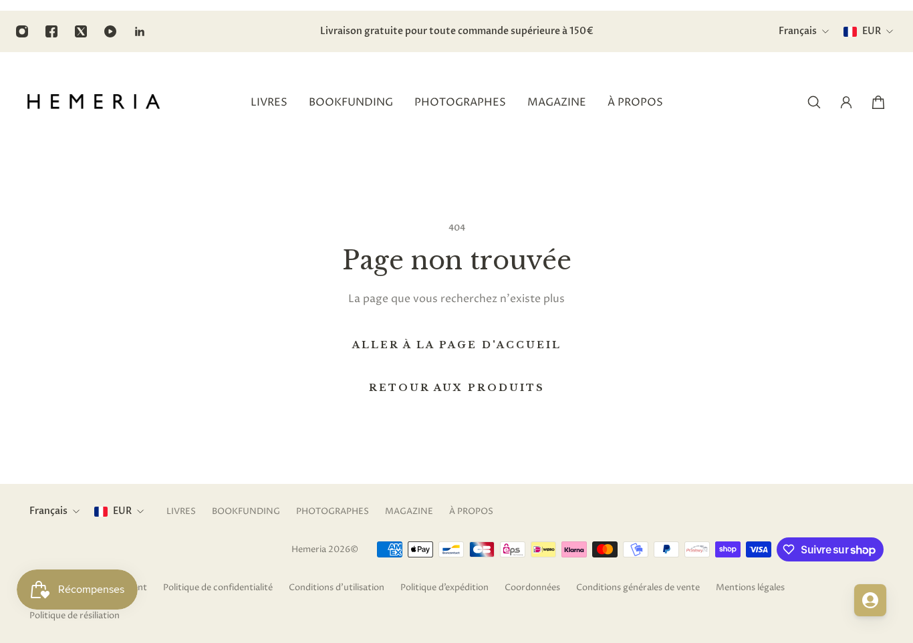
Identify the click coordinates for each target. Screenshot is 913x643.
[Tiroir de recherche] (814, 102)
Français (48, 511)
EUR (122, 511)
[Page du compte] (846, 102)
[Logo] (93, 102)
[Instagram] (22, 31)
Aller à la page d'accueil (456, 345)
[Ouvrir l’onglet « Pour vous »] (870, 600)
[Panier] (878, 102)
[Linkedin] (139, 31)
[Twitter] (81, 31)
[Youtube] (110, 31)
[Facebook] (51, 31)
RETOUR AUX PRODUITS (457, 388)
